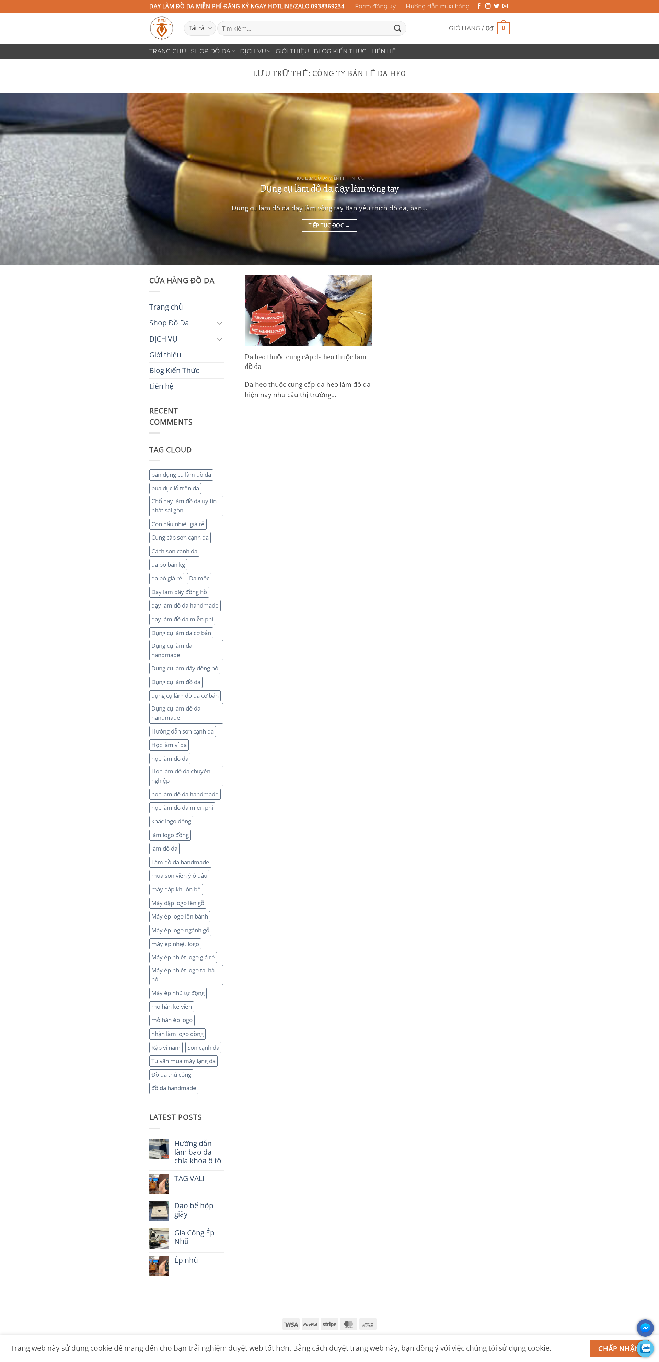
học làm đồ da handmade (185, 794)
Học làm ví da (169, 745)
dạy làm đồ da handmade (185, 605)
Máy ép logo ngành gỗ (180, 930)
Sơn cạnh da (203, 1047)
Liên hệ (383, 51)
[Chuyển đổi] (220, 323)
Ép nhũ (186, 1260)
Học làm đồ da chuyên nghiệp (180, 775)
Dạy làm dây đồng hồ (179, 592)
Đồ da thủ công (171, 1074)
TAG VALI (189, 1178)
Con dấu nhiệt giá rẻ (178, 524)
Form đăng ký (375, 6)
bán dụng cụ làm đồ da (181, 474)
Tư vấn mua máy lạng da (183, 1061)
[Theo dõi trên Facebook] (479, 6)
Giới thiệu (292, 51)
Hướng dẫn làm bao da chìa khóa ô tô (197, 1152)
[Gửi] (397, 28)
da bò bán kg (168, 564)
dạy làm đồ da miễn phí (182, 619)
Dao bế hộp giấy (193, 1210)
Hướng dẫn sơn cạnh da (182, 731)
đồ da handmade (173, 1088)
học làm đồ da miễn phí (182, 807)
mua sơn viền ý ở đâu (179, 875)
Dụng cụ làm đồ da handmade (175, 713)
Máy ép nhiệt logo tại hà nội (183, 974)
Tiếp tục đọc (329, 225)
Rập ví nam (166, 1047)
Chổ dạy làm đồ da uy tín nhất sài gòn (184, 505)
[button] (479, 28)
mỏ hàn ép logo (172, 1020)
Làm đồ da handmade (180, 862)
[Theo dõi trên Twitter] (496, 6)
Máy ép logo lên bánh (179, 916)
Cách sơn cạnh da (174, 551)
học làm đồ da (169, 758)
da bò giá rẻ (166, 578)
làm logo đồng (170, 835)
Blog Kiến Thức (340, 51)
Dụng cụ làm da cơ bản (181, 633)
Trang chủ (167, 51)
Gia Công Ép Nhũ (194, 1237)
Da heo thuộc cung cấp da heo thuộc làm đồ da (305, 362)
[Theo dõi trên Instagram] (488, 6)
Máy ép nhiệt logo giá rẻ (183, 957)
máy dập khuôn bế (176, 889)
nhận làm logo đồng (177, 1034)
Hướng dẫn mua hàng (438, 6)
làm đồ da (164, 848)
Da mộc (199, 578)
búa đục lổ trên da (175, 488)
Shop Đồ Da (210, 51)
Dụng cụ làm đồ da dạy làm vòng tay (330, 188)
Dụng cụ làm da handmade (171, 650)
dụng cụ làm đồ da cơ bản (185, 696)
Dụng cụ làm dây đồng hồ (184, 668)
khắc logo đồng (171, 821)
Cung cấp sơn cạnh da (180, 537)
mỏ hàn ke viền (171, 1007)
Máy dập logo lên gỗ (177, 903)
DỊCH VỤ (253, 51)
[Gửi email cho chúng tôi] (505, 6)
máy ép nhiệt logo (175, 944)
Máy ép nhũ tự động (178, 993)
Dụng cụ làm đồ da (175, 682)
